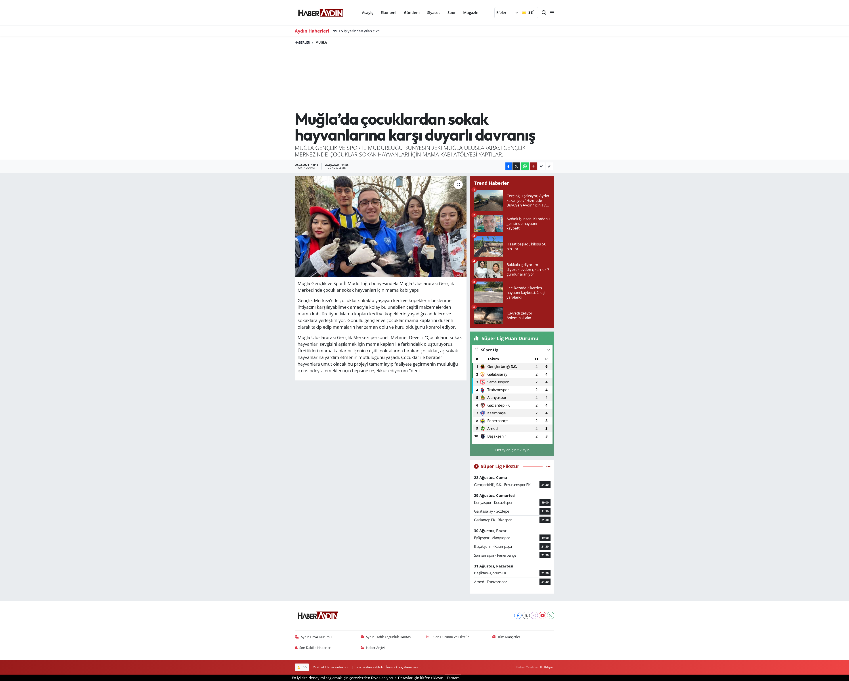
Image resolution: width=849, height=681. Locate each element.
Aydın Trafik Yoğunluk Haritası (388, 637)
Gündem (412, 12)
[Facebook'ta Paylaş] (508, 166)
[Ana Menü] (550, 12)
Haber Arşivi (375, 647)
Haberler (302, 42)
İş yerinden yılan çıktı (356, 30)
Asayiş (367, 12)
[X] (526, 615)
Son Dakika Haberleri (315, 647)
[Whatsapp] (550, 615)
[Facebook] (518, 615)
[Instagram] (534, 615)
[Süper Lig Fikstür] (548, 466)
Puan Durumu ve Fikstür (450, 637)
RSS (304, 667)
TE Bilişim (546, 667)
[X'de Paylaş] (516, 166)
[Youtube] (542, 615)
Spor (451, 12)
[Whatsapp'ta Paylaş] (525, 166)
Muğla (321, 42)
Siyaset (433, 12)
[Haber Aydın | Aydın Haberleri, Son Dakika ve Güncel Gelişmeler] (320, 12)
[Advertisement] (425, 78)
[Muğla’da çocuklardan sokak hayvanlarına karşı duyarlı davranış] (381, 226)
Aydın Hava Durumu (316, 637)
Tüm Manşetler (508, 637)
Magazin (470, 12)
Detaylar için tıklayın (512, 449)
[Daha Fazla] (533, 166)
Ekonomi (388, 12)
